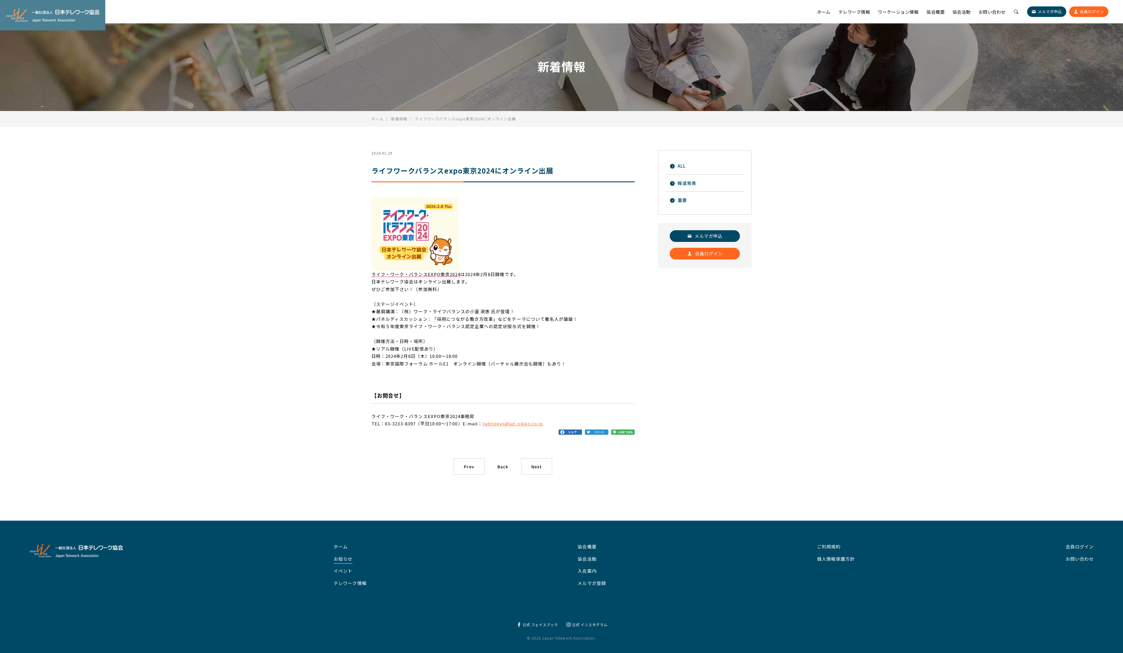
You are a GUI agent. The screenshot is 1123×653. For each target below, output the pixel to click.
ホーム (824, 12)
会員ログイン (1080, 546)
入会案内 (587, 571)
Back (502, 467)
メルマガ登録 (592, 583)
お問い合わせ (992, 12)
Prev (469, 467)
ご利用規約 (828, 546)
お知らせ (343, 559)
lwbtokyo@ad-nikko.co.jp (513, 423)
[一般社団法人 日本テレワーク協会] (52, 15)
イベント (343, 571)
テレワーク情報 (854, 12)
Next (536, 467)
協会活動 (962, 12)
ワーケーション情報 (898, 12)
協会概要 (935, 12)
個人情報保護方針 (836, 559)
